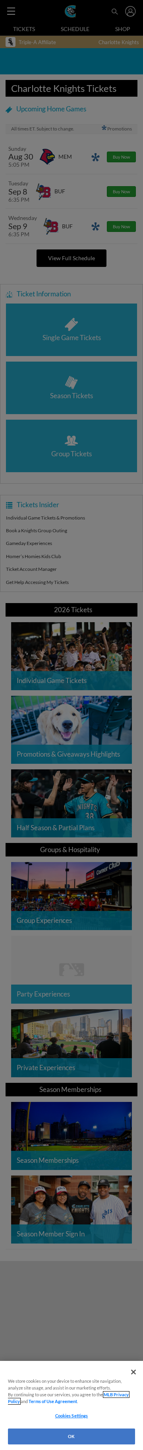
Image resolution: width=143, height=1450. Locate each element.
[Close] (133, 1372)
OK (71, 1436)
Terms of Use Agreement (53, 1401)
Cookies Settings (71, 1415)
